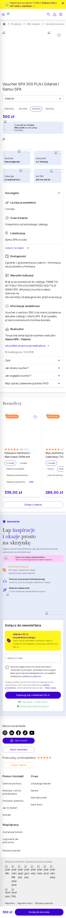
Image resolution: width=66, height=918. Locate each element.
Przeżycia (16, 24)
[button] (48, 14)
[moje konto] (54, 14)
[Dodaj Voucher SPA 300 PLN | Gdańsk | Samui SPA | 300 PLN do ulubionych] (59, 35)
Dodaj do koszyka (39, 912)
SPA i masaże (33, 24)
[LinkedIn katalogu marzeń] (11, 732)
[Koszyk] (60, 14)
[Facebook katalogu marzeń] (18, 732)
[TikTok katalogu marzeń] (25, 732)
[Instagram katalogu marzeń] (5, 732)
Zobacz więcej (33, 504)
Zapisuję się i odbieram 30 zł (33, 695)
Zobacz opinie (18, 764)
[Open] (60, 98)
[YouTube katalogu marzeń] (31, 732)
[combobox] (30, 98)
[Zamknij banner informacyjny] (63, 3)
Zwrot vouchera (18, 749)
